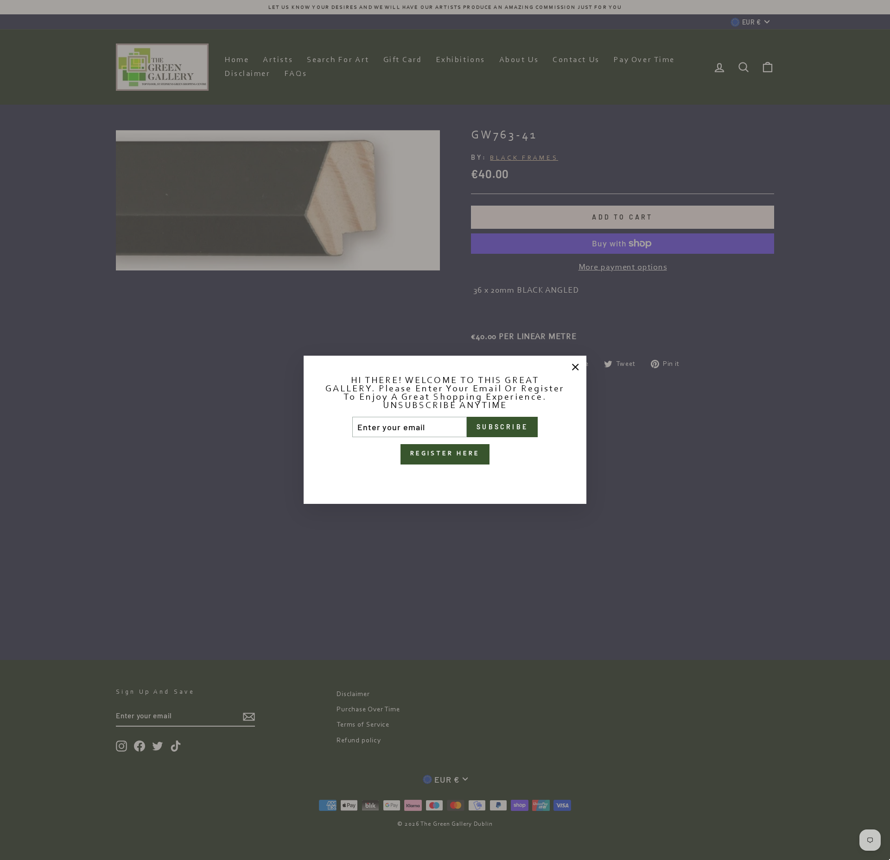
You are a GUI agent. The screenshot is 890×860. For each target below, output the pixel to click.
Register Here (445, 454)
